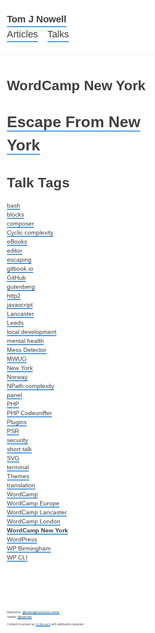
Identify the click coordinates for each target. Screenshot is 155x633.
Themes (18, 476)
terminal (18, 467)
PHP (13, 404)
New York (20, 367)
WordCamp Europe (33, 503)
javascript (20, 304)
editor (14, 250)
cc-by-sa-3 (43, 624)
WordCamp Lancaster (37, 512)
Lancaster (20, 313)
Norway (17, 376)
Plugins (17, 422)
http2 (14, 295)
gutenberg (21, 286)
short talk (19, 449)
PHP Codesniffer (29, 413)
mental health (25, 340)
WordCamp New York (37, 530)
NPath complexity (30, 385)
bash (13, 205)
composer (20, 223)
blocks (15, 214)
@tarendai (25, 616)
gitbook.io (20, 268)
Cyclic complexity (30, 232)
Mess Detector (26, 349)
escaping (19, 259)
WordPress (22, 539)
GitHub (16, 277)
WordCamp (22, 494)
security (17, 440)
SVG (13, 458)
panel (14, 394)
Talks (58, 34)
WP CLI (17, 557)
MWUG (17, 358)
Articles (22, 34)
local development (31, 331)
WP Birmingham (29, 548)
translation (21, 485)
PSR (13, 431)
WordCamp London (33, 521)
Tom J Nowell (36, 19)
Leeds (15, 322)
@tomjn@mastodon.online (40, 612)
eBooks (17, 241)
